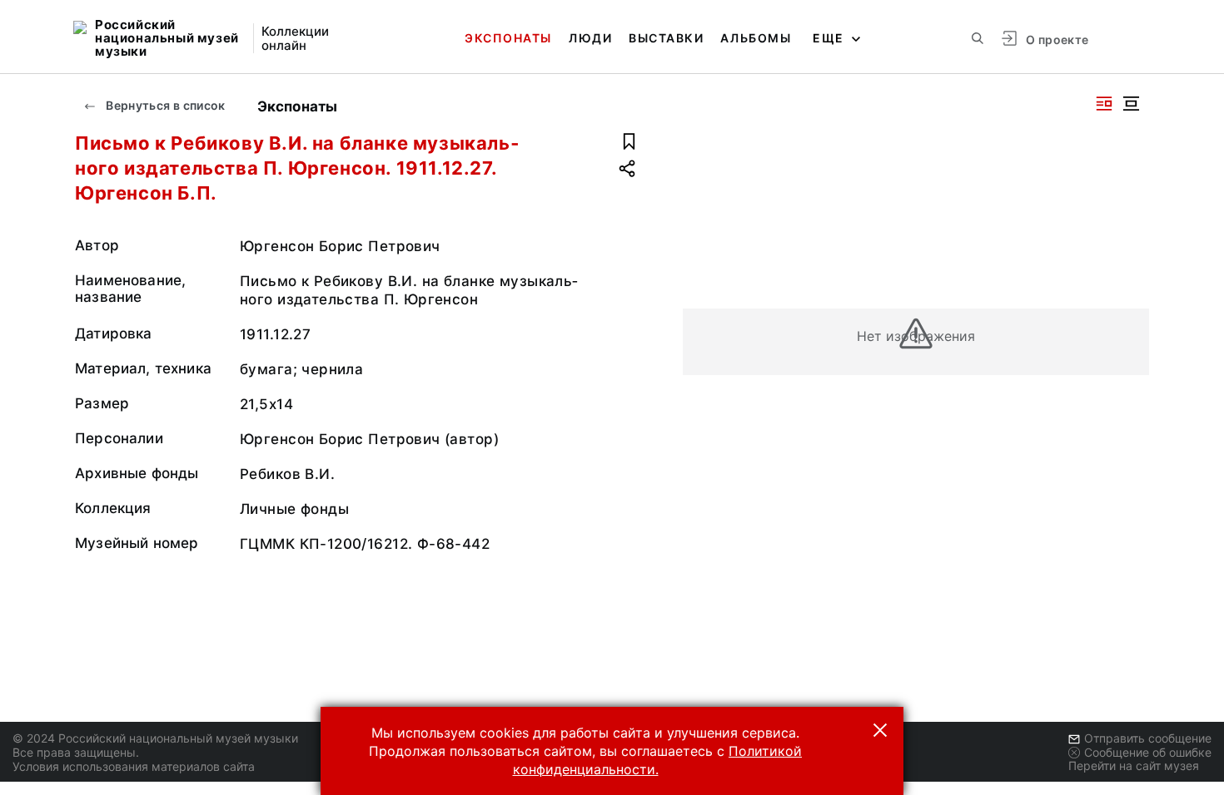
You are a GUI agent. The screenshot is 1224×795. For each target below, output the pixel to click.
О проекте (1057, 39)
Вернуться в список (164, 105)
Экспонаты (508, 38)
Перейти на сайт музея (1133, 765)
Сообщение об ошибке (1148, 752)
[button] (880, 730)
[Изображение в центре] (1130, 103)
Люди (590, 38)
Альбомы (755, 38)
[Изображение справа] (1104, 103)
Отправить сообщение (1148, 738)
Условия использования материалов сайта (133, 766)
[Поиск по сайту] (977, 38)
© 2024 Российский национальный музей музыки (155, 738)
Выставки (666, 38)
